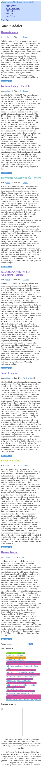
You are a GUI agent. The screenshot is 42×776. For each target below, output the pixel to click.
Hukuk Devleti (9, 552)
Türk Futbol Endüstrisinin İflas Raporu (20, 672)
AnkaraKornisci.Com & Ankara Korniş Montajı (23, 700)
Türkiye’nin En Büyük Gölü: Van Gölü (20, 685)
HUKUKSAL (12, 11)
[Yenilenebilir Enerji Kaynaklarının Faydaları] (23, 674)
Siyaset (25, 466)
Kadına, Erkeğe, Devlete (15, 85)
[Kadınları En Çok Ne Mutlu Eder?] (19, 679)
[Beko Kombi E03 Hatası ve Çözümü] (20, 691)
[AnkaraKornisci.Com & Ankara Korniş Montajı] (23, 698)
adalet (8, 37)
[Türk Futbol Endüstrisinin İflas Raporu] (21, 670)
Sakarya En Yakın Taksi (14, 655)
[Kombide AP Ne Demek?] (16, 657)
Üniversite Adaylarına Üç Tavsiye (21, 177)
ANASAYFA (12, 6)
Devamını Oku (6, 81)
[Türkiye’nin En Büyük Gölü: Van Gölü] (21, 683)
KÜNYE (10, 13)
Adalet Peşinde (10, 372)
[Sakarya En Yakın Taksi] (15, 653)
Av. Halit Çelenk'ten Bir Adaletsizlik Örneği (15, 273)
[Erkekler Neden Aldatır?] (15, 687)
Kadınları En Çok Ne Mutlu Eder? (18, 681)
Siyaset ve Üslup (10, 460)
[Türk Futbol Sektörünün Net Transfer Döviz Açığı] (23, 664)
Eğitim (25, 183)
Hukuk (25, 37)
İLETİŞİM (11, 16)
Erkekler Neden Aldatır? (15, 689)
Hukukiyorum (9, 32)
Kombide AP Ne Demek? (15, 660)
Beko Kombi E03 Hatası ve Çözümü (19, 693)
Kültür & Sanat (28, 378)
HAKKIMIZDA (13, 8)
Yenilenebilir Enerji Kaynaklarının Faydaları (22, 676)
